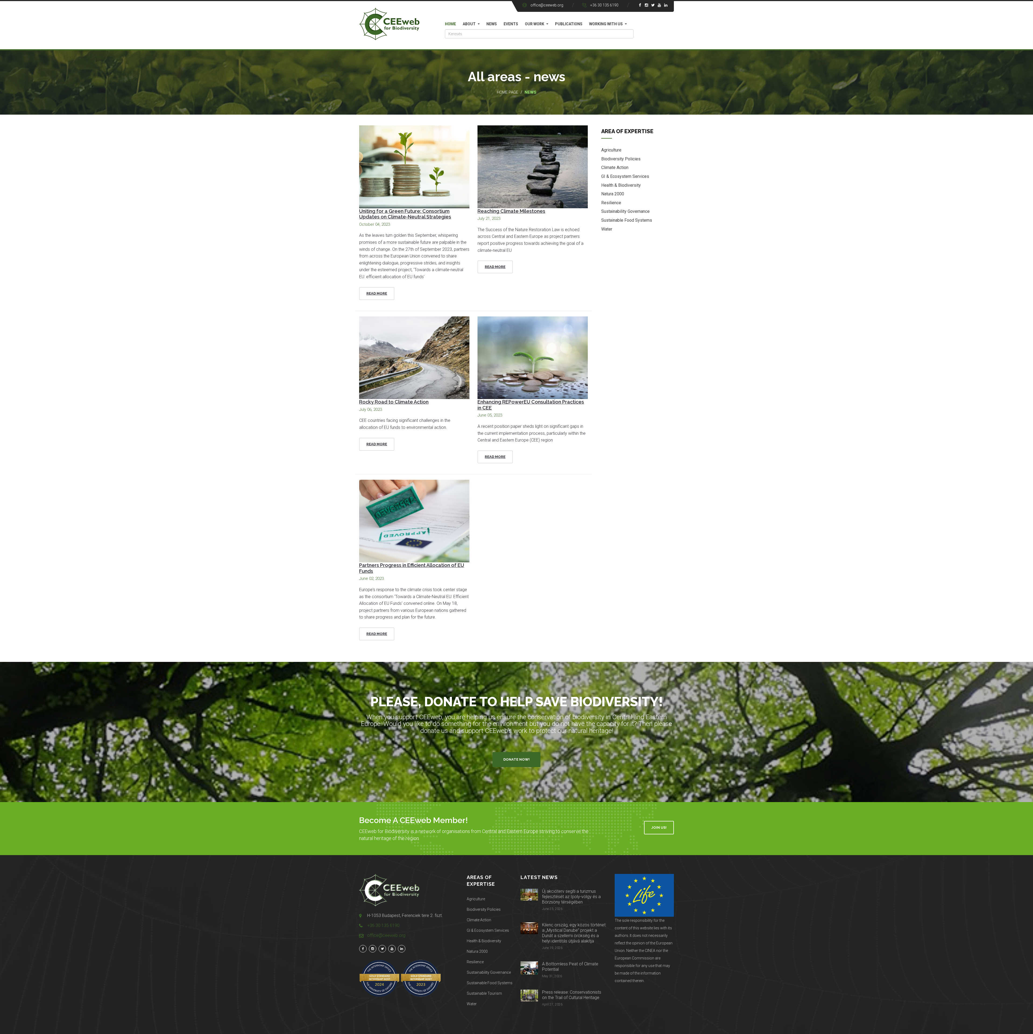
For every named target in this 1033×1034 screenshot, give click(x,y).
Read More (376, 293)
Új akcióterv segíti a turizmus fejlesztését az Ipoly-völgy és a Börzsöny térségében (571, 897)
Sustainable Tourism (484, 993)
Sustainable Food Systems (626, 220)
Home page (507, 92)
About (469, 24)
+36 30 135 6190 (604, 5)
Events (511, 24)
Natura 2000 (612, 193)
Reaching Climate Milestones (511, 211)
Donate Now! (516, 759)
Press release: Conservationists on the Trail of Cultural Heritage (571, 995)
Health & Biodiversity (621, 185)
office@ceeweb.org (546, 5)
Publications (568, 24)
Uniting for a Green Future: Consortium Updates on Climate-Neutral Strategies (405, 214)
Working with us (606, 24)
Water (606, 229)
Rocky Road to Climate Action (394, 402)
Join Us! (659, 827)
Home (450, 24)
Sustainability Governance (625, 211)
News (491, 24)
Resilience (611, 202)
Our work (534, 24)
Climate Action (614, 167)
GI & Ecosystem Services (625, 176)
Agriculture (611, 150)
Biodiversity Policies (621, 158)
